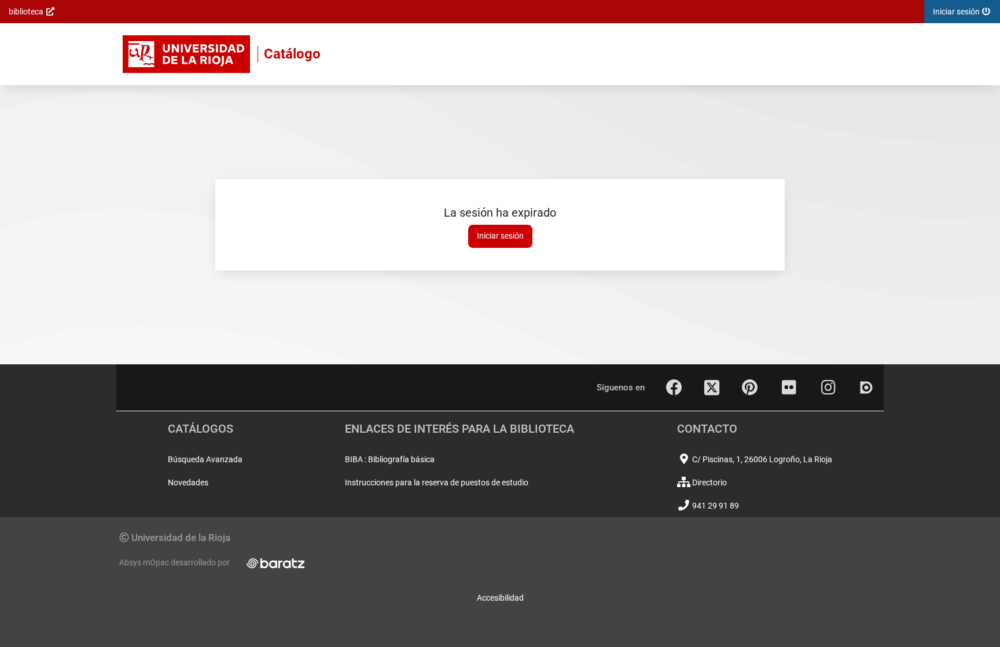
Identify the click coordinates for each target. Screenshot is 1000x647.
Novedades (188, 482)
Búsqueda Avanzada (205, 459)
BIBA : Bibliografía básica (390, 459)
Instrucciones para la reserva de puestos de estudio (436, 482)
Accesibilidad (500, 597)
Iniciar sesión (500, 235)
